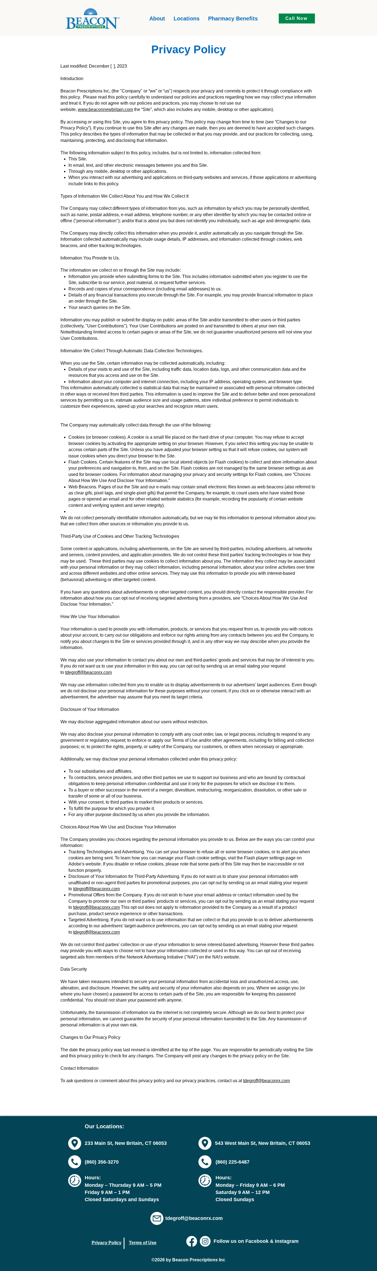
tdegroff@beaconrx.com (88, 672)
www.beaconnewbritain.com (105, 109)
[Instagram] (205, 1241)
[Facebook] (191, 1241)
